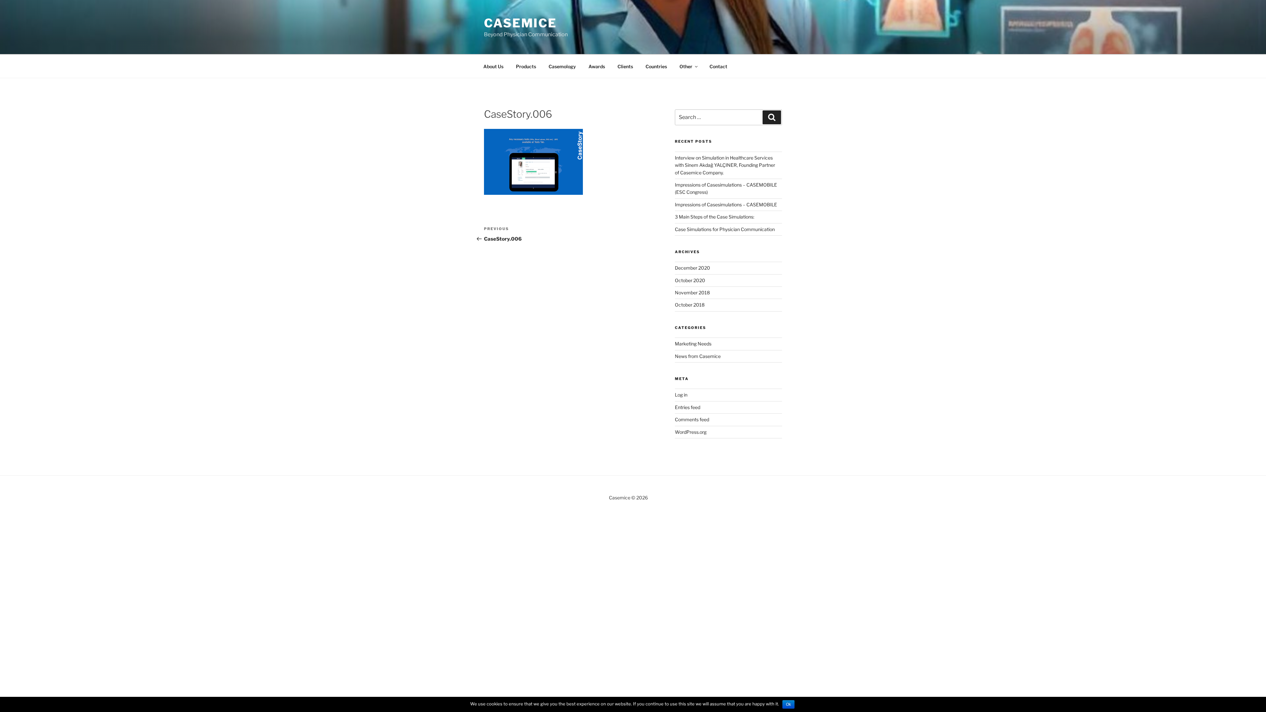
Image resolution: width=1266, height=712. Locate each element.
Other (685, 66)
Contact (718, 66)
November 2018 (692, 292)
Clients (625, 66)
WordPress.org (691, 432)
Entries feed (687, 407)
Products (526, 66)
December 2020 (692, 268)
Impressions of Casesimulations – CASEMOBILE (726, 204)
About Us (493, 66)
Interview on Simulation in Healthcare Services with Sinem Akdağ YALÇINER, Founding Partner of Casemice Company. (725, 165)
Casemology (562, 66)
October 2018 (690, 305)
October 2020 (690, 280)
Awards (596, 66)
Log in (681, 395)
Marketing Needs (693, 343)
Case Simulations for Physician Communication (725, 229)
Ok (788, 704)
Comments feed (692, 419)
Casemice (520, 23)
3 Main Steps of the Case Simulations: (715, 217)
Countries (656, 66)
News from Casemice (698, 356)
